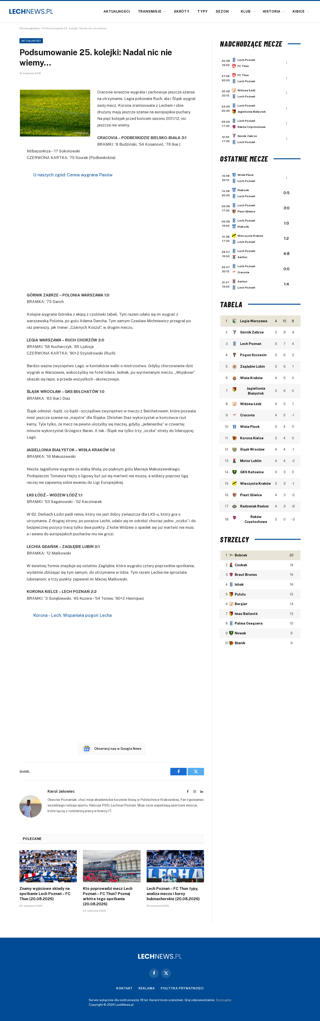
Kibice (299, 11)
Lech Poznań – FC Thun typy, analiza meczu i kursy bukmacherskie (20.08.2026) (173, 893)
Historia (272, 11)
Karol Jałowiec (61, 791)
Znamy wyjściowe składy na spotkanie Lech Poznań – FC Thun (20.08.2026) (44, 893)
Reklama (146, 988)
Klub (245, 11)
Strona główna (29, 28)
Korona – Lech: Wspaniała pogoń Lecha (72, 615)
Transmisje (150, 11)
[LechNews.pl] (31, 11)
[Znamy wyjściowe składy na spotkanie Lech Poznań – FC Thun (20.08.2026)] (48, 866)
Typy (202, 11)
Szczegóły (223, 1000)
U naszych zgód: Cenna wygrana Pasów (72, 174)
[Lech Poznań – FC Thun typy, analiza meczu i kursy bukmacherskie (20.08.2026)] (175, 866)
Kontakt (124, 988)
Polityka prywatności (182, 988)
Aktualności (117, 11)
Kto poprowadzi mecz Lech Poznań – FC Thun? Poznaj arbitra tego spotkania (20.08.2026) (107, 896)
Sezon (222, 11)
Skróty (182, 11)
